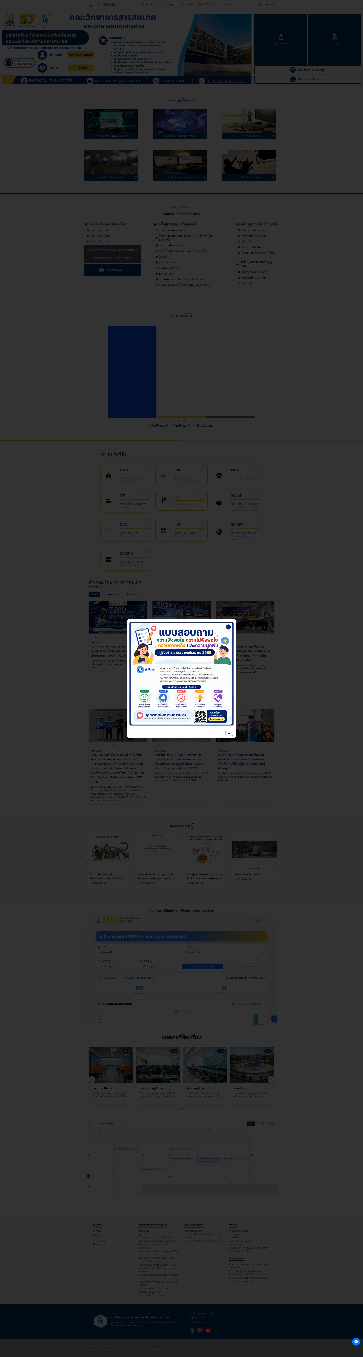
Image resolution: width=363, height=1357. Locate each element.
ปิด (229, 733)
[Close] (232, 623)
